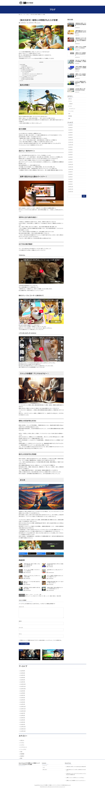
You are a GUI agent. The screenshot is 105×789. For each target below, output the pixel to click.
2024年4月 (70, 179)
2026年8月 (70, 125)
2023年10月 (70, 191)
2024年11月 (70, 166)
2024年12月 (70, 164)
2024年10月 (70, 169)
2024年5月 (70, 176)
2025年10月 (70, 144)
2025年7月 (70, 152)
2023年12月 (70, 186)
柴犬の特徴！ (22, 64)
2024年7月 (70, 171)
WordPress (46, 786)
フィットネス (36, 594)
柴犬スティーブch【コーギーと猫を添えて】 (32, 73)
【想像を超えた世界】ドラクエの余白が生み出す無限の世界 (80, 24)
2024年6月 (70, 174)
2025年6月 (70, 154)
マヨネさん (25, 72)
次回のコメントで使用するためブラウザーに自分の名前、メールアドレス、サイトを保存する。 (41, 640)
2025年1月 (70, 162)
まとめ (21, 80)
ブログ (44, 767)
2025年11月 (70, 142)
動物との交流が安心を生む (27, 77)
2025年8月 (70, 149)
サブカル (70, 101)
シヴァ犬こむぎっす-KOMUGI (29, 75)
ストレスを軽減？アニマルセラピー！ (27, 76)
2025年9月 (70, 147)
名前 (20, 621)
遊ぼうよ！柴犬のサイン (27, 67)
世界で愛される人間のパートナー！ (27, 68)
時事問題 (70, 116)
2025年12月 (70, 139)
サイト (20, 633)
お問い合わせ (45, 769)
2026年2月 (70, 134)
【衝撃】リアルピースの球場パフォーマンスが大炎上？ (75, 777)
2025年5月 (70, 157)
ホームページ (45, 765)
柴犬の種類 (24, 65)
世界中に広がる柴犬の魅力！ (27, 69)
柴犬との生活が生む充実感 (27, 79)
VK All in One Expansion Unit (60, 786)
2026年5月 (70, 129)
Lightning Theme (52, 786)
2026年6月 (70, 127)
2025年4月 (70, 159)
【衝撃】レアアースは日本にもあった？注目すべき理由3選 (80, 75)
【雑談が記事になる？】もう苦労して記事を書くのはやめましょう (80, 32)
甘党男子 (71, 103)
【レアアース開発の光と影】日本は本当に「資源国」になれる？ (80, 82)
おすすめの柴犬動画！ (26, 71)
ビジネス (31, 594)
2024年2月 (70, 184)
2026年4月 (70, 132)
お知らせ (26, 594)
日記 (69, 113)
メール (21, 627)
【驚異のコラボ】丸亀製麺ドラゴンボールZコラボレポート (80, 54)
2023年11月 (70, 189)
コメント (21, 606)
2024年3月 (70, 181)
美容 (40, 594)
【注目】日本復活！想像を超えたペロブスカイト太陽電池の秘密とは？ (80, 67)
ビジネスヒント (72, 108)
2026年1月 (70, 137)
